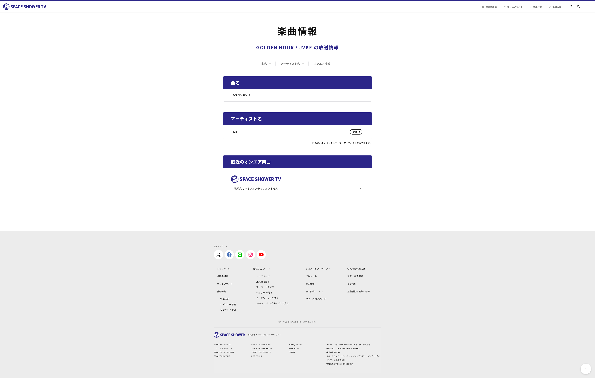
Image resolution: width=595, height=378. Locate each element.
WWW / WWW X (295, 344)
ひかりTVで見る (264, 292)
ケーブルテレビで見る (267, 297)
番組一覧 (537, 6)
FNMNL (292, 352)
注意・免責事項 (355, 276)
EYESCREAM (294, 348)
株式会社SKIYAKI (333, 352)
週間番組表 (491, 6)
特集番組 (224, 299)
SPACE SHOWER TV (222, 344)
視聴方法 (556, 6)
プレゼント (311, 276)
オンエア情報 (321, 64)
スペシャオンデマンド (223, 348)
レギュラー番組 (228, 304)
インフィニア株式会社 (335, 360)
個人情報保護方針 (356, 268)
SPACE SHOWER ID (222, 356)
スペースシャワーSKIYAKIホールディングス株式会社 (348, 344)
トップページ (223, 268)
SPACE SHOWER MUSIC (261, 344)
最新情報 (310, 283)
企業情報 (351, 283)
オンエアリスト (515, 6)
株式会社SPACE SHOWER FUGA (339, 364)
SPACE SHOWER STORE (261, 348)
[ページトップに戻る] (586, 369)
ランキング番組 (228, 309)
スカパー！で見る (265, 287)
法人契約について (315, 291)
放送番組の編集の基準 (358, 291)
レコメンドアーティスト (318, 268)
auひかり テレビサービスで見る (272, 303)
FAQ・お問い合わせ (316, 299)
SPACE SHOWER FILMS (224, 352)
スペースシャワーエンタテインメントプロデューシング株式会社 (353, 356)
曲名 (264, 64)
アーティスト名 (290, 64)
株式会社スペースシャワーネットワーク (343, 348)
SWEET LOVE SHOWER (261, 352)
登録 (355, 131)
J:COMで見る (263, 281)
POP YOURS (256, 356)
